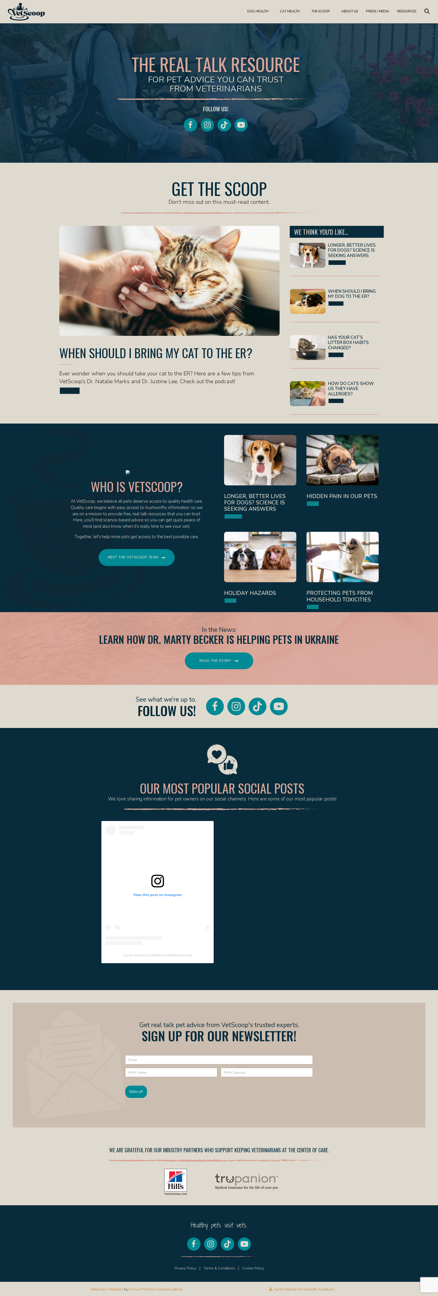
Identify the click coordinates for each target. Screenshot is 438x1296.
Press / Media (377, 11)
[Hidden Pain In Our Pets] (342, 478)
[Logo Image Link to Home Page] (27, 11)
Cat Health (290, 11)
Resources (406, 11)
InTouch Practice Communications (155, 1289)
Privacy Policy (185, 1268)
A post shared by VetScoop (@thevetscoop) (157, 955)
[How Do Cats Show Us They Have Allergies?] (334, 397)
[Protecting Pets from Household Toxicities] (342, 572)
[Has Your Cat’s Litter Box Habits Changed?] (334, 351)
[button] (428, 11)
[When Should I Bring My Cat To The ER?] (169, 312)
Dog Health (257, 11)
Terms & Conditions (219, 1268)
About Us (349, 11)
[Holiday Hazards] (260, 572)
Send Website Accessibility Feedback (303, 1289)
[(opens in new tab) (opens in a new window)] (175, 1181)
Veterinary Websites (107, 1289)
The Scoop (320, 11)
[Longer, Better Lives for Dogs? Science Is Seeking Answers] (334, 259)
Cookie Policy (253, 1268)
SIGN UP (136, 1091)
